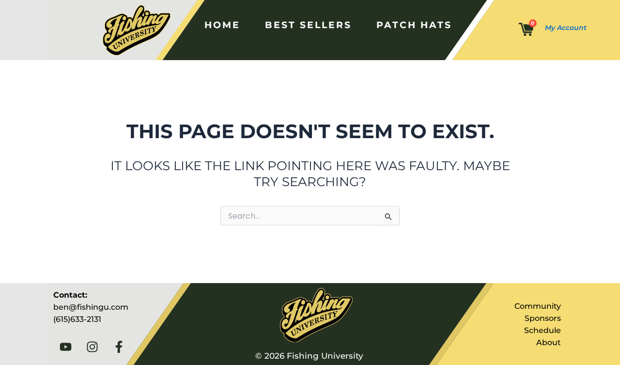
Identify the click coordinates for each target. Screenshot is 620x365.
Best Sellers (308, 25)
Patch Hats (414, 25)
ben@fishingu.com (90, 307)
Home (222, 25)
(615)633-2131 (77, 319)
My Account (566, 27)
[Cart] (526, 30)
